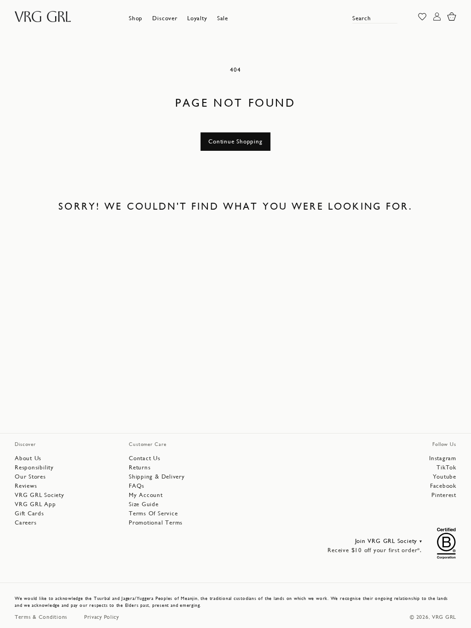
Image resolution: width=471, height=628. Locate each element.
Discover (164, 18)
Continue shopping (235, 141)
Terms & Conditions (41, 617)
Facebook (443, 485)
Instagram (442, 458)
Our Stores (30, 476)
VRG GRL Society (39, 494)
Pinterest (443, 494)
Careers (25, 522)
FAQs (136, 485)
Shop (136, 18)
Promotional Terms (156, 522)
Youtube (444, 476)
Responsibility (34, 467)
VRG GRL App (35, 504)
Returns (139, 467)
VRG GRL (444, 617)
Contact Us (145, 458)
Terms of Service (153, 513)
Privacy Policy (101, 617)
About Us (28, 458)
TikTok (446, 467)
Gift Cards (29, 513)
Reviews (26, 485)
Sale (222, 18)
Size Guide (144, 504)
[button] (136, 18)
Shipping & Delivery (157, 476)
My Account (146, 494)
